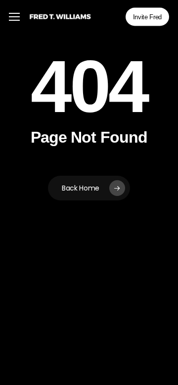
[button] (14, 17)
